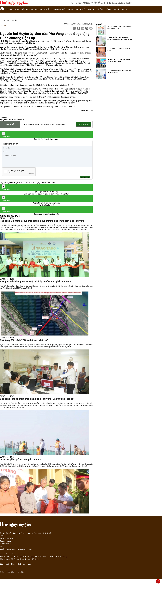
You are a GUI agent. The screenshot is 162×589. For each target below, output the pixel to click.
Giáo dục (91, 9)
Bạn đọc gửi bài (106, 3)
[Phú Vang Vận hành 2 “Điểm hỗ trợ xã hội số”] (44, 371)
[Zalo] (82, 28)
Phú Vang (22, 120)
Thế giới (116, 9)
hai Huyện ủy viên (12, 120)
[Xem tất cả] (131, 9)
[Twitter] (91, 28)
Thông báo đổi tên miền (12, 572)
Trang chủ (6, 20)
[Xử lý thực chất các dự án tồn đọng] (101, 52)
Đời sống (100, 9)
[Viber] (86, 28)
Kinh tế (46, 9)
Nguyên (3, 120)
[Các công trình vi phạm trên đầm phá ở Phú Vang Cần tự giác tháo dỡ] (44, 432)
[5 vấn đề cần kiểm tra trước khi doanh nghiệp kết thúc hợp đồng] (101, 41)
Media (17, 9)
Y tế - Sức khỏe (81, 9)
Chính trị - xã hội (27, 9)
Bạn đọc (124, 9)
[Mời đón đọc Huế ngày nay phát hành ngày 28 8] (101, 30)
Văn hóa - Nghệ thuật (59, 9)
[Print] (74, 28)
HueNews (129, 3)
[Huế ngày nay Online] (14, 4)
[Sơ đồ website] (92, 3)
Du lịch (70, 9)
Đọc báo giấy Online (118, 3)
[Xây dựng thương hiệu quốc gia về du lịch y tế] (101, 74)
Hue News (38, 9)
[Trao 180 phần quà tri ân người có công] (44, 491)
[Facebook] (95, 3)
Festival (9, 9)
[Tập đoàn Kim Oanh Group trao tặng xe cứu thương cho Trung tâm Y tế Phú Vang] (44, 254)
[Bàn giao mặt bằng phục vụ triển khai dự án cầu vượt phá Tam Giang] (44, 313)
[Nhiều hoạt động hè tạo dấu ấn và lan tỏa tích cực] (101, 63)
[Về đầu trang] (158, 581)
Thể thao (108, 9)
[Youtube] (99, 3)
